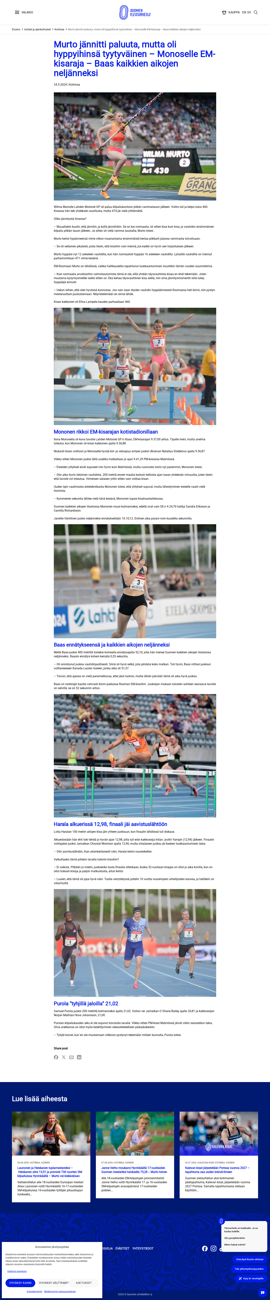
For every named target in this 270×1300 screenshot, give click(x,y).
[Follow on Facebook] (205, 1249)
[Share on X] (64, 1057)
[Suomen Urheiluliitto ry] (135, 12)
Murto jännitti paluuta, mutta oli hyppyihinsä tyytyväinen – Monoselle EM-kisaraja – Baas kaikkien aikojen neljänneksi (134, 29)
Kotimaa (59, 29)
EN (244, 12)
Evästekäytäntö (34, 1291)
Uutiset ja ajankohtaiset (37, 29)
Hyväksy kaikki (20, 1283)
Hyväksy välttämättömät (53, 1283)
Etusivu (16, 29)
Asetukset (84, 1283)
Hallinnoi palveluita (17, 1271)
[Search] (256, 12)
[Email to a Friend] (71, 1057)
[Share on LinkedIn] (79, 1057)
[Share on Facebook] (56, 1057)
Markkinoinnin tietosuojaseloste (60, 1291)
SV (249, 12)
